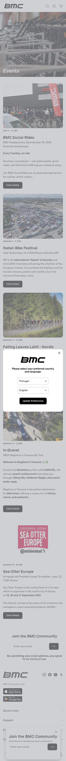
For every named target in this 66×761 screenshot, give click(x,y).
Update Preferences (33, 401)
